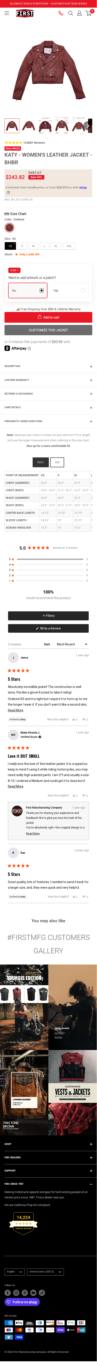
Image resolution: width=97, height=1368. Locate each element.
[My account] (79, 13)
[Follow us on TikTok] (42, 1293)
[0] (88, 13)
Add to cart (51, 317)
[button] (88, 13)
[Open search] (70, 13)
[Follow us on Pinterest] (25, 1293)
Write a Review (56, 629)
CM (57, 462)
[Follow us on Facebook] (8, 1293)
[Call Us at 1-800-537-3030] (61, 13)
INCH (40, 462)
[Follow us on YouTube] (33, 1293)
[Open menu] (7, 13)
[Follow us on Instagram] (16, 1293)
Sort (47, 644)
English (11, 1271)
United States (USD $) (41, 1271)
